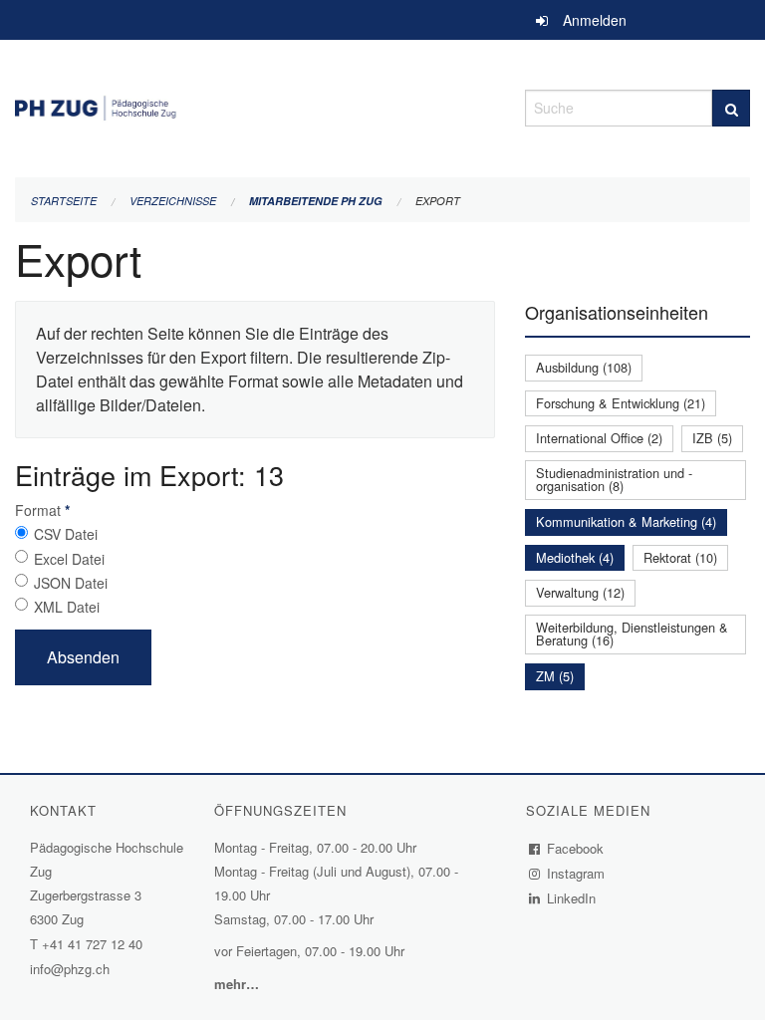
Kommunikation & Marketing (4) (626, 521)
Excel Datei (69, 559)
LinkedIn (572, 898)
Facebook (576, 848)
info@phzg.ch (70, 968)
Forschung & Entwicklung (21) (620, 402)
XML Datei (67, 607)
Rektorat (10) (680, 557)
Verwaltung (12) (580, 592)
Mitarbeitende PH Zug (315, 200)
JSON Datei (71, 583)
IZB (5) (712, 437)
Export (437, 200)
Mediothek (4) (575, 557)
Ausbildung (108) (584, 367)
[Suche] (731, 108)
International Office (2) (599, 437)
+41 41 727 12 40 (92, 943)
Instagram (576, 873)
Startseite (64, 200)
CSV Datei (66, 534)
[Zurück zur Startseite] (255, 105)
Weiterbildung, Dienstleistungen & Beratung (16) (632, 633)
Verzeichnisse (172, 200)
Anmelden (595, 20)
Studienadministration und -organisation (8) (614, 479)
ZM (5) (555, 675)
